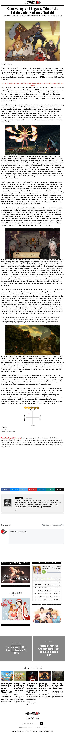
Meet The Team (25, 731)
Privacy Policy (34, 731)
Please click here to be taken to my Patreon (32, 444)
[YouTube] (29, 718)
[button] (41, 723)
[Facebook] (27, 718)
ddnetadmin (7, 15)
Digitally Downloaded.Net (41, 727)
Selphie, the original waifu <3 (37, 73)
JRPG (14, 15)
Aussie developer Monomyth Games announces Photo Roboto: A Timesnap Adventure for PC (6, 687)
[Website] (16, 510)
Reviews (45, 15)
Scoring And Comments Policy (46, 731)
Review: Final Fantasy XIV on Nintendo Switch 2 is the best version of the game (45, 686)
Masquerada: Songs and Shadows (20, 283)
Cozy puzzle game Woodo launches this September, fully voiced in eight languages (19, 686)
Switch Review (51, 15)
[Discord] (38, 718)
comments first (58, 525)
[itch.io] (32, 718)
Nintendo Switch (39, 15)
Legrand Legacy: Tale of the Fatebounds (25, 15)
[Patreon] (35, 718)
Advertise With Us (16, 731)
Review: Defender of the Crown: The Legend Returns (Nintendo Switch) (57, 686)
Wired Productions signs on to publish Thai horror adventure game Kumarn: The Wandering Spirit (32, 687)
